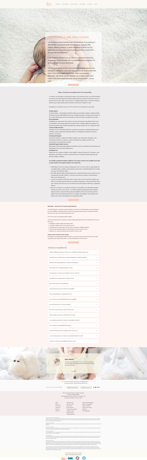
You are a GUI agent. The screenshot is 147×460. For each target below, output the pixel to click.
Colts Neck (65, 432)
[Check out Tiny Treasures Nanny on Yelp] (99, 387)
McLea (79, 437)
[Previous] (48, 363)
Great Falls (67, 437)
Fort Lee (73, 432)
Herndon (70, 437)
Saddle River (99, 432)
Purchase (89, 423)
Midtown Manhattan (55, 419)
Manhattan (55, 418)
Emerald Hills (92, 442)
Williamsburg (59, 420)
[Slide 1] (71, 371)
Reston (88, 437)
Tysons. (55, 438)
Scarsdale (93, 423)
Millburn (86, 432)
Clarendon (91, 436)
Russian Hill (49, 442)
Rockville (91, 437)
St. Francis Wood (56, 442)
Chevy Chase (85, 436)
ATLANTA (77, 397)
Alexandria (71, 436)
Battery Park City (72, 418)
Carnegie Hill (76, 418)
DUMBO (99, 419)
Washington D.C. (58, 436)
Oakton (81, 437)
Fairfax (53, 437)
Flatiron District (89, 418)
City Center (88, 436)
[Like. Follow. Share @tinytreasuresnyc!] (93, 387)
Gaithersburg (61, 437)
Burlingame (88, 442)
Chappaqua (69, 423)
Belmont (85, 442)
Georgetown (64, 437)
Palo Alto (72, 443)
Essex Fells (68, 432)
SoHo (60, 419)
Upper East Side (67, 419)
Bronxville (66, 423)
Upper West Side (72, 419)
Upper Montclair (53, 433)
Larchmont (75, 423)
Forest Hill (75, 441)
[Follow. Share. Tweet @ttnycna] (95, 387)
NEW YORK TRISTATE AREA (66, 396)
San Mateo (54, 443)
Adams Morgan (67, 436)
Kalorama (73, 437)
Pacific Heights (95, 441)
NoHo (59, 419)
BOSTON (75, 396)
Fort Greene (47, 420)
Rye (90, 423)
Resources (57, 409)
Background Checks (71, 414)
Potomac (86, 437)
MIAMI (80, 397)
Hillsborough (95, 442)
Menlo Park (99, 442)
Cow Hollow (71, 441)
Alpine (59, 432)
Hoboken (81, 432)
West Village (77, 419)
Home (56, 402)
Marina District (82, 441)
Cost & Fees (57, 407)
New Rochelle (82, 423)
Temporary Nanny (70, 410)
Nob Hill (86, 441)
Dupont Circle (50, 437)
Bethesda (79, 436)
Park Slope (50, 420)
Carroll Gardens (92, 419)
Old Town (83, 437)
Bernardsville (61, 432)
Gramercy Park (93, 418)
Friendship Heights (56, 437)
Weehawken (58, 433)
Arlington (74, 436)
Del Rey (47, 437)
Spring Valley (97, 437)
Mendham (83, 432)
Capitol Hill (81, 436)
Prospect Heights (54, 420)
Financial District (84, 418)
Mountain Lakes (93, 432)
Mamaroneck (78, 423)
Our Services (58, 405)
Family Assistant (70, 412)
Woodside (58, 443)
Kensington (76, 437)
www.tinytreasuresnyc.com (69, 383)
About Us (57, 404)
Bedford (64, 423)
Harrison (72, 423)
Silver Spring (93, 437)
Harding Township (77, 432)
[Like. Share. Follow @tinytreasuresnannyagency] (97, 387)
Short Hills (47, 433)
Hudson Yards (47, 419)
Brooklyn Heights (88, 419)
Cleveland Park (95, 436)
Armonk (61, 423)
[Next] (98, 363)
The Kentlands (51, 438)
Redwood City (47, 443)
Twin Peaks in (65, 442)
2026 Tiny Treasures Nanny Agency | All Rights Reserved (76, 381)
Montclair (89, 432)
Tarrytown (95, 423)
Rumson (96, 432)
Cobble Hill (96, 419)
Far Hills (71, 432)
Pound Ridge (85, 423)
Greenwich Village (97, 418)
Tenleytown (47, 438)
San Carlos (51, 443)
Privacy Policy (49, 387)
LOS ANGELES (80, 396)
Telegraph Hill (60, 442)
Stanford (75, 443)
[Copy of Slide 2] (75, 371)
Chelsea (79, 418)
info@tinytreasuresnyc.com (81, 383)
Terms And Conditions (57, 387)
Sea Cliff (52, 442)
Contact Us (57, 410)
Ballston (76, 436)
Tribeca (62, 419)
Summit (50, 433)
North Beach (91, 441)
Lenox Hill (51, 419)
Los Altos (69, 443)
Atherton (83, 442)
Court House (99, 436)
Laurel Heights (78, 441)
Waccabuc (98, 423)
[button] (66, 4)
